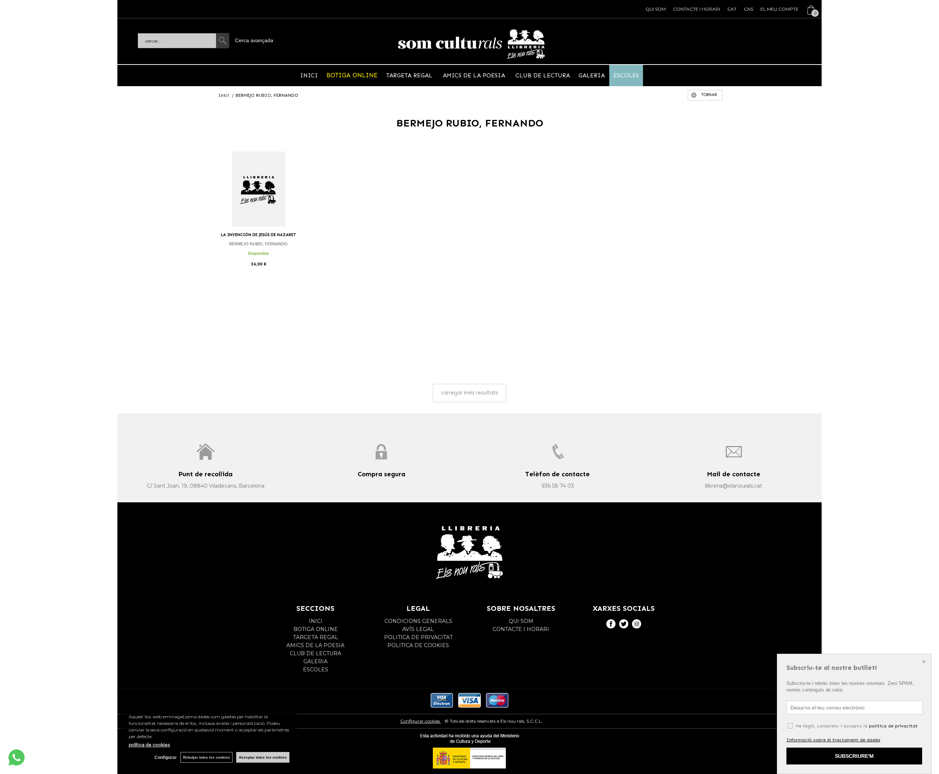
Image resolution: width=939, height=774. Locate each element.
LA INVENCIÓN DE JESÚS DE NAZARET (258, 234)
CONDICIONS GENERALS (418, 621)
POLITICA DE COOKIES (418, 645)
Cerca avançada (254, 40)
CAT (732, 9)
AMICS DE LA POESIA (474, 75)
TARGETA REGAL (410, 75)
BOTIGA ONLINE (352, 75)
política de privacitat (893, 726)
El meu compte (779, 9)
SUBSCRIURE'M (854, 756)
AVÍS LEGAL (418, 629)
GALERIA (591, 75)
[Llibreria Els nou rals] (471, 44)
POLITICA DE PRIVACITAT (418, 637)
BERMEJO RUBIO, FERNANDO (258, 244)
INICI (309, 75)
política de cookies (149, 745)
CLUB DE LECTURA (542, 75)
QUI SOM (656, 9)
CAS (748, 9)
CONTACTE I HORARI (696, 9)
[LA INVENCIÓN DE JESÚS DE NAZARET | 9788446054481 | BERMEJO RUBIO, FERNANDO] (259, 189)
